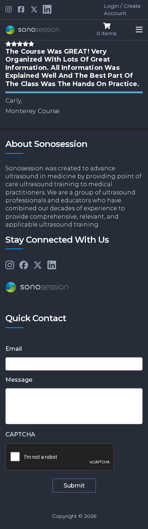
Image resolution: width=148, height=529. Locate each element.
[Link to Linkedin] (9, 10)
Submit (74, 485)
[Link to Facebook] (23, 265)
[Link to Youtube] (21, 10)
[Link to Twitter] (34, 10)
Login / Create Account (122, 10)
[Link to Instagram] (9, 265)
